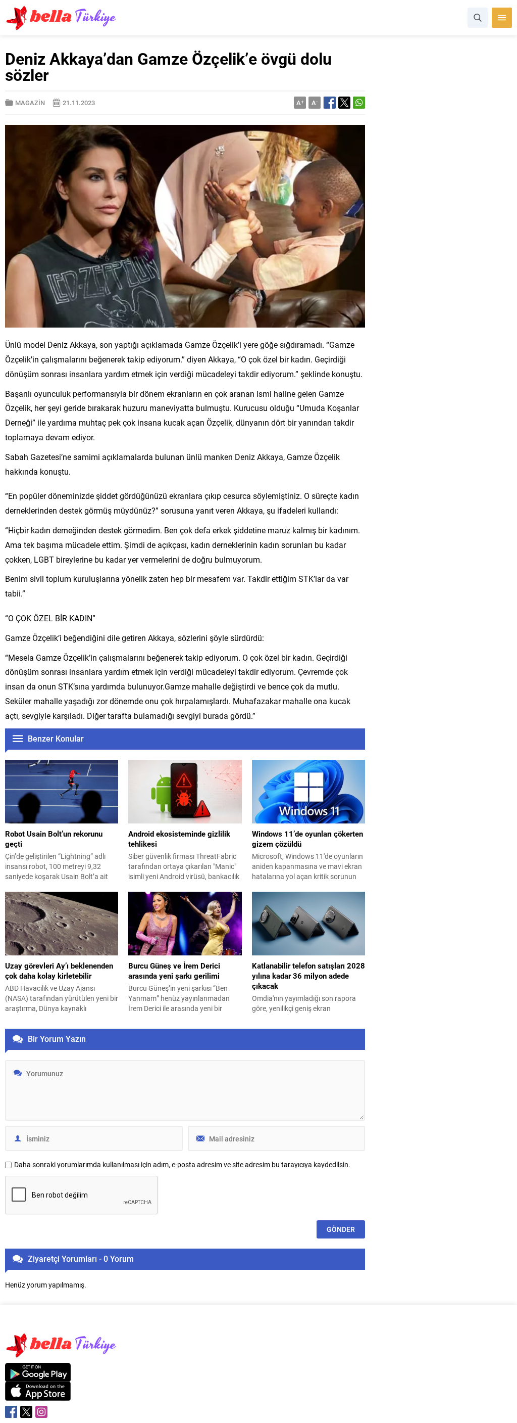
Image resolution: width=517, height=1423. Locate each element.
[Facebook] (11, 1412)
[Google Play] (38, 1376)
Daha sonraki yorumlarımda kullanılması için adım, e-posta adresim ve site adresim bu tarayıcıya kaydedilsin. (182, 1164)
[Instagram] (41, 1412)
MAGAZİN (30, 102)
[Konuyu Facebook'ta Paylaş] (330, 103)
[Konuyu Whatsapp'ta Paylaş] (359, 103)
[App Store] (38, 1395)
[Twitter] (26, 1412)
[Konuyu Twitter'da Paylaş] (344, 103)
